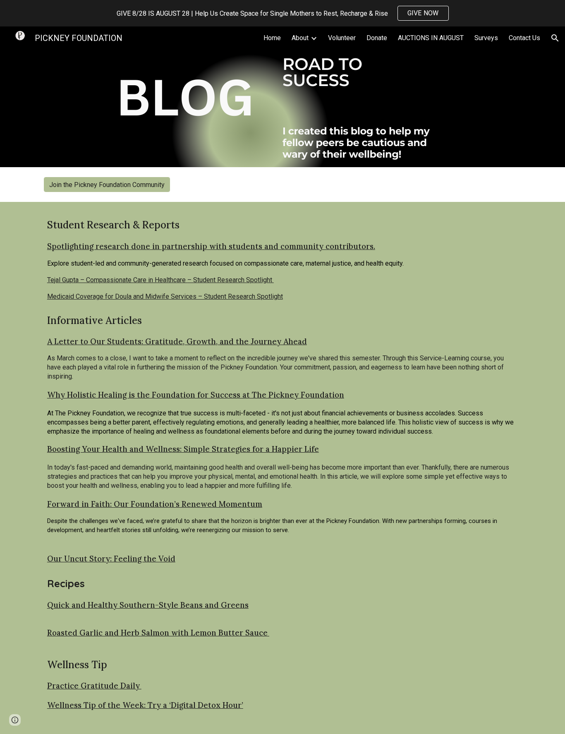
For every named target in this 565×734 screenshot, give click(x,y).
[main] (282, 259)
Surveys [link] (486, 38)
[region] (282, 13)
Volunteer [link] (342, 38)
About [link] (300, 38)
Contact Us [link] (524, 38)
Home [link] (272, 38)
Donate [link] (376, 38)
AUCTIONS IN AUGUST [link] (431, 38)
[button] (555, 38)
